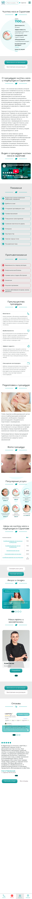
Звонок (4, 897)
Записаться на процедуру (16, 62)
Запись (12, 897)
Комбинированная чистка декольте (13, 557)
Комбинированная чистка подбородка (12, 546)
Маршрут (28, 897)
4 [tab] (20, 611)
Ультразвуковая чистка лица (13, 554)
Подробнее (16, 670)
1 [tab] (12, 611)
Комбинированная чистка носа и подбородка (12, 541)
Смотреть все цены (16, 568)
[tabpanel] (16, 599)
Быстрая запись (16, 574)
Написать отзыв (9, 781)
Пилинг (17, 47)
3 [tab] (18, 611)
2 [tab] (16, 611)
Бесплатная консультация (16, 67)
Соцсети (20, 897)
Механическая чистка (12, 550)
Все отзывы (24, 781)
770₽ (16, 51)
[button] (16, 675)
